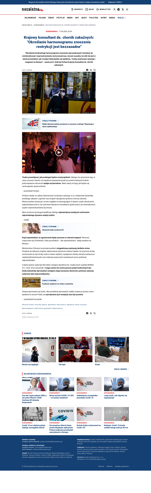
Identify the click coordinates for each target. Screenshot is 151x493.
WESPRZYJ (78, 9)
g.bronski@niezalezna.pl (43, 447)
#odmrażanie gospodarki (43, 308)
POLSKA (42, 18)
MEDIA (112, 18)
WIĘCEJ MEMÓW (120, 369)
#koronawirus (61, 305)
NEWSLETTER (105, 9)
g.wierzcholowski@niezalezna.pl (51, 442)
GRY (77, 18)
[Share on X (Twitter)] (91, 70)
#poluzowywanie (28, 308)
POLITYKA (93, 18)
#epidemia (70, 305)
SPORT (104, 18)
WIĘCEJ (121, 18)
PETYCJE (60, 18)
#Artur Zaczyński (81, 305)
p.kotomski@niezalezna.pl (42, 449)
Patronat (101, 466)
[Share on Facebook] (87, 70)
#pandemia (52, 305)
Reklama (109, 466)
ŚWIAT (51, 18)
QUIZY (84, 18)
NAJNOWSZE (30, 18)
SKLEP (91, 9)
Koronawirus (39, 25)
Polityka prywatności (122, 466)
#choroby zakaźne (41, 305)
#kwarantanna (57, 308)
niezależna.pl (27, 25)
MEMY (70, 18)
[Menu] (127, 9)
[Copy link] (95, 70)
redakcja (29, 70)
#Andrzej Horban (28, 305)
